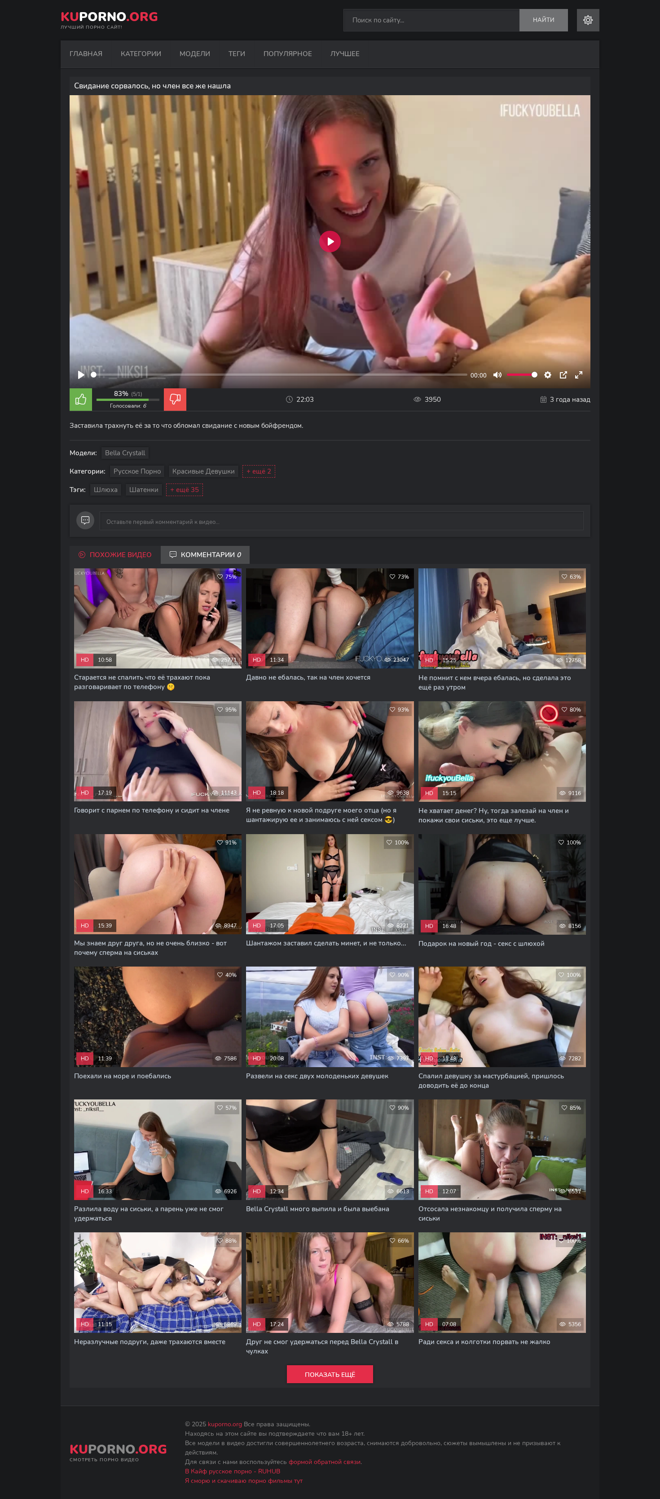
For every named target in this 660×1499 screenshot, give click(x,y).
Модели (195, 53)
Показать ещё (330, 1375)
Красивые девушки (203, 471)
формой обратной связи (325, 1462)
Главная (86, 53)
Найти (543, 20)
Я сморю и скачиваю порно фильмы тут (244, 1481)
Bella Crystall (125, 452)
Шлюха (106, 489)
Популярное (288, 53)
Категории (141, 53)
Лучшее (345, 53)
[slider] (279, 374)
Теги (237, 53)
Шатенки (143, 489)
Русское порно (137, 471)
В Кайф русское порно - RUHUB (232, 1471)
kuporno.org (225, 1424)
